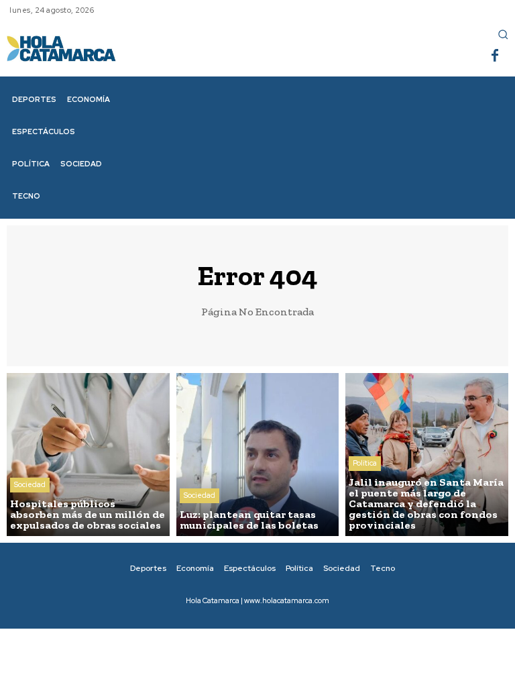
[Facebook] (494, 56)
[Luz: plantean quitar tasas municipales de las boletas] (257, 454)
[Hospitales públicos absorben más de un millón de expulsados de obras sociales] (88, 454)
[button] (503, 34)
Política (365, 463)
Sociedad (30, 484)
